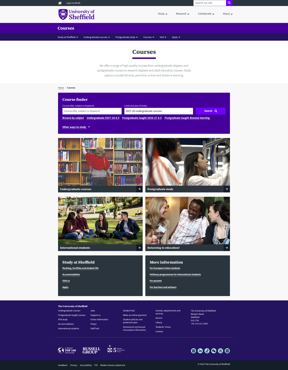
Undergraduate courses (69, 310)
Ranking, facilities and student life (80, 268)
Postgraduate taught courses (71, 315)
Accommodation (71, 274)
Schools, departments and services (168, 312)
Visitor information (99, 319)
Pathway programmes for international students (175, 274)
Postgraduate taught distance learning (187, 118)
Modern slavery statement (112, 365)
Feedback (63, 365)
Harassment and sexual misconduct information (134, 329)
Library (159, 322)
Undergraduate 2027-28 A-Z (103, 118)
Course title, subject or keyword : (78, 105)
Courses (66, 28)
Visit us (66, 280)
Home (61, 87)
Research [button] (181, 14)
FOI (96, 365)
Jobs (92, 310)
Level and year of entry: (135, 105)
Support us (95, 315)
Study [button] (161, 14)
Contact (159, 331)
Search (208, 111)
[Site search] (229, 3)
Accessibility (86, 365)
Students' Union (163, 327)
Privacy (73, 365)
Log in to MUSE (73, 3)
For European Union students (165, 268)
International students (68, 328)
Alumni (159, 318)
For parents (156, 280)
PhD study (63, 319)
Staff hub (94, 328)
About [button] (226, 14)
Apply (65, 287)
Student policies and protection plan (132, 321)
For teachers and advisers (163, 287)
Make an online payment (135, 315)
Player (93, 324)
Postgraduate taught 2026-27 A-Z (142, 118)
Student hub (129, 310)
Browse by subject (73, 118)
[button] (68, 37)
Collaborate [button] (204, 14)
